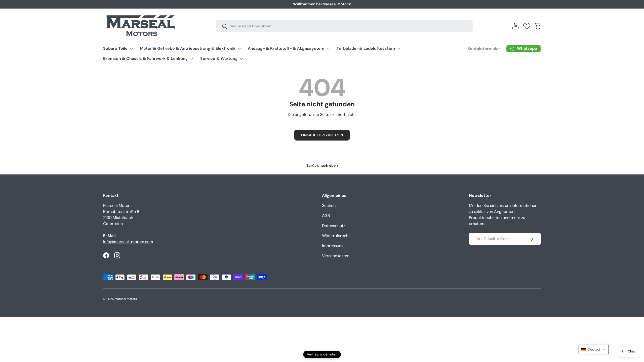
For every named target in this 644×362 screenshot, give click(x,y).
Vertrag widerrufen (322, 354)
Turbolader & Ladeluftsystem (366, 48)
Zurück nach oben (322, 165)
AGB (326, 215)
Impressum (332, 245)
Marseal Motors (126, 299)
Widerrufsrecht (336, 235)
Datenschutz (333, 225)
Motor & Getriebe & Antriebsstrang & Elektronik (187, 48)
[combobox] (344, 26)
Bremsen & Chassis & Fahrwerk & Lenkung (145, 58)
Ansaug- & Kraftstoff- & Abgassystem (286, 48)
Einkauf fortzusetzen (322, 135)
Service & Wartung (219, 58)
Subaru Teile (115, 48)
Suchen (329, 205)
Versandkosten (335, 255)
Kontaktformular (484, 48)
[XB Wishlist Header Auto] (526, 25)
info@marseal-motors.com (128, 241)
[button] (537, 25)
